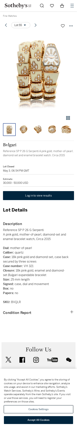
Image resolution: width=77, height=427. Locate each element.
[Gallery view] (68, 118)
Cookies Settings (38, 409)
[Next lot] (35, 25)
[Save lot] (63, 26)
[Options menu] (71, 26)
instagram (36, 360)
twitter (8, 360)
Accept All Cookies (38, 420)
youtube (52, 360)
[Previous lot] (6, 25)
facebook (22, 360)
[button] (38, 72)
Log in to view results (38, 195)
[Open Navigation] (72, 5)
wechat (68, 359)
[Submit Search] (42, 6)
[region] (38, 398)
